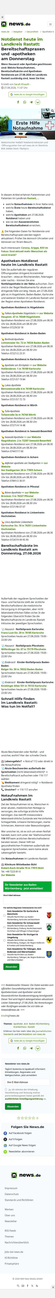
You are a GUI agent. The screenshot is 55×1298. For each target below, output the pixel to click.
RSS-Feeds (10, 1230)
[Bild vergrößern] (52, 110)
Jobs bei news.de (14, 1251)
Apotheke (18, 1023)
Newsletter (11, 1221)
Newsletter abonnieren (21, 1151)
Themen (9, 1236)
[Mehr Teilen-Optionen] (37, 102)
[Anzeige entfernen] (53, 1287)
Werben (9, 1209)
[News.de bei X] (32, 1285)
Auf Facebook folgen (20, 1133)
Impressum (11, 1188)
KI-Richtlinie (11, 1257)
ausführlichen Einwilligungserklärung (24, 1098)
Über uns (10, 1215)
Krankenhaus (20, 1026)
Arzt (26, 1023)
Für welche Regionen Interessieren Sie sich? (23, 907)
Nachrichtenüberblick (17, 1242)
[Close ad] (2, 17)
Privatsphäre (12, 1263)
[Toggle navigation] (50, 24)
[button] (27, 94)
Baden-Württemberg (39, 1023)
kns (3, 1015)
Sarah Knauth (21, 84)
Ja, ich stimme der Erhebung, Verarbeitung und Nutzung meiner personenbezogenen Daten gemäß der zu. (25, 1094)
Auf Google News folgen (22, 1145)
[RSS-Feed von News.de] (37, 1285)
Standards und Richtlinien (19, 1200)
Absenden (11, 966)
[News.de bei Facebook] (27, 1285)
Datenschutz (12, 1194)
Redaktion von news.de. (34, 1034)
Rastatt (31, 1026)
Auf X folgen (15, 1139)
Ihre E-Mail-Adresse (12, 895)
